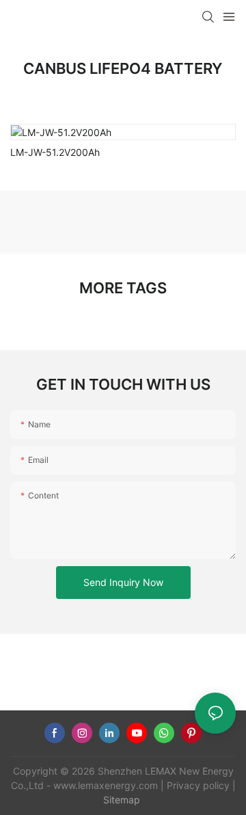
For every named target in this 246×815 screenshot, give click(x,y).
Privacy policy (198, 785)
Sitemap (121, 799)
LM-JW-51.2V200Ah (55, 152)
